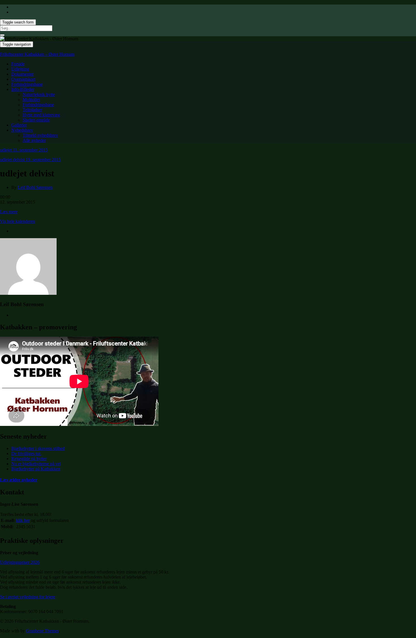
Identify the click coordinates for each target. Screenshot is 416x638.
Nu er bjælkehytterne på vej (36, 463)
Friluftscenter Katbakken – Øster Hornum (37, 54)
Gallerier (19, 125)
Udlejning (20, 69)
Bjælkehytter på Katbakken (35, 468)
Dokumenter (22, 74)
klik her (23, 520)
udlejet (24, 150)
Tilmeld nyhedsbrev (40, 135)
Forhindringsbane (27, 84)
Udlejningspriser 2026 (20, 562)
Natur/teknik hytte (39, 94)
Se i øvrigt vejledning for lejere (27, 596)
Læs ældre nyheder (18, 479)
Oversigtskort (23, 79)
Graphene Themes (42, 630)
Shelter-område (36, 120)
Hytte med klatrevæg (41, 114)
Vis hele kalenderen (17, 221)
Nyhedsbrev (22, 130)
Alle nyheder (34, 140)
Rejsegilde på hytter (29, 458)
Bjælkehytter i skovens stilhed (38, 448)
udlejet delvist (30, 159)
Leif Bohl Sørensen (35, 187)
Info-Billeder (22, 89)
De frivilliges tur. (26, 453)
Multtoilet (31, 99)
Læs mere (9, 211)
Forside (18, 63)
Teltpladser (32, 109)
